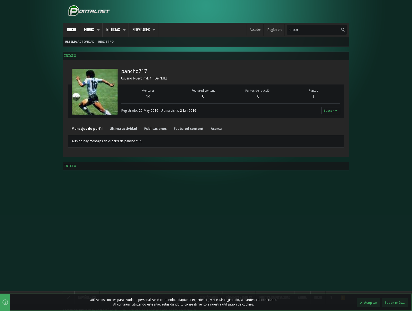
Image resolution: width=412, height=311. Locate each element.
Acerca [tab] (216, 129)
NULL (163, 78)
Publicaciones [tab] (155, 129)
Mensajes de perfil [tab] (87, 129)
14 (148, 96)
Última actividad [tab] (123, 129)
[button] (98, 30)
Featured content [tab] (189, 129)
